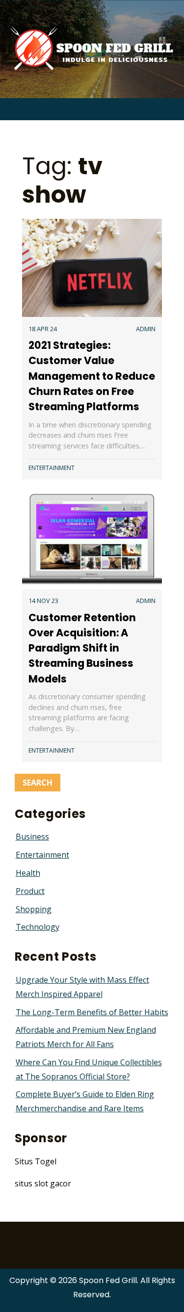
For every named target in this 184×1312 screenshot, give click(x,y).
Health (28, 872)
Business (32, 836)
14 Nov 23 (43, 600)
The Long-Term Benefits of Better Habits (92, 1012)
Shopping (34, 909)
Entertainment (51, 468)
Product (30, 891)
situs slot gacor (43, 1183)
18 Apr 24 (42, 328)
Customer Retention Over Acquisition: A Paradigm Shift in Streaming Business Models (82, 648)
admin (146, 328)
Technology (37, 926)
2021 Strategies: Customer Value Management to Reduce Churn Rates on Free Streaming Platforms (91, 376)
